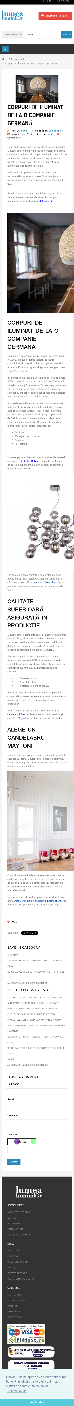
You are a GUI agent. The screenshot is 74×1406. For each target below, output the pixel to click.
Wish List (12, 1306)
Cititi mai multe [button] (17, 1391)
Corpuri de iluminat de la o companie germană (31, 63)
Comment (13, 1115)
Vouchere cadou (17, 1262)
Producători (15, 1251)
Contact (12, 1218)
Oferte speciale (17, 1273)
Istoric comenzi (17, 1300)
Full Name (13, 1084)
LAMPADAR (13, 955)
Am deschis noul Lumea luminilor (27, 983)
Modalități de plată (19, 1212)
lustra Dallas (31, 461)
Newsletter (14, 1312)
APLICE (11, 1059)
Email (11, 1100)
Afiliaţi (11, 1268)
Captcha (12, 1134)
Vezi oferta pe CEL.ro (20, 1279)
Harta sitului (15, 1229)
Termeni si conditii (18, 1235)
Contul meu (14, 1295)
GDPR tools (14, 1317)
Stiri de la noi (16, 59)
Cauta (66, 34)
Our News (13, 1256)
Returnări (13, 1224)
